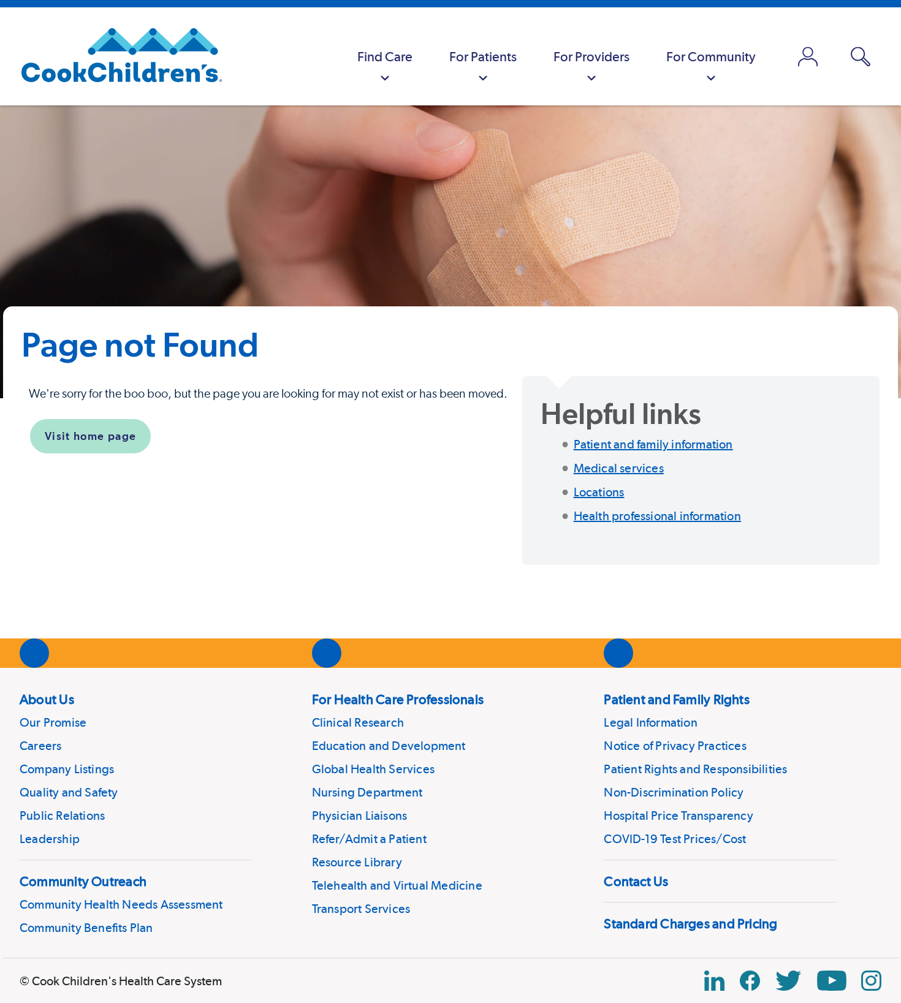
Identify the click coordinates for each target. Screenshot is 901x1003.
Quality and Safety (69, 792)
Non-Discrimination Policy (673, 792)
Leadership (50, 838)
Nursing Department (367, 792)
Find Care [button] (384, 56)
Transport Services (361, 908)
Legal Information (650, 722)
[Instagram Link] (871, 981)
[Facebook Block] (750, 981)
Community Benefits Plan (86, 927)
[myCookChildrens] (808, 56)
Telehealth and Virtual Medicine (397, 885)
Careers (40, 745)
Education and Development (389, 745)
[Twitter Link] (788, 981)
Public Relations (62, 815)
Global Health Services (373, 769)
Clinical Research (358, 722)
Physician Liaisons (360, 815)
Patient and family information (653, 444)
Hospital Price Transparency (678, 815)
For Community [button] (711, 56)
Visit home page (90, 436)
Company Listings (67, 769)
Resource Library (357, 862)
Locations (599, 492)
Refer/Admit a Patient (369, 838)
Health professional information (657, 516)
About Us (47, 699)
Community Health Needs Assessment (121, 904)
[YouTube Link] (831, 981)
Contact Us (636, 881)
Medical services (619, 468)
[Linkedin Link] (714, 981)
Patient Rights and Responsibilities (695, 769)
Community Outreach (83, 881)
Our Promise (53, 722)
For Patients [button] (483, 56)
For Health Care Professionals (398, 699)
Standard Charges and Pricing (690, 923)
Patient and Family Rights (677, 699)
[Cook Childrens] (115, 56)
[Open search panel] (860, 57)
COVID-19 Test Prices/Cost (675, 838)
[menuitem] (385, 56)
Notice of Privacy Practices (675, 745)
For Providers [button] (591, 56)
